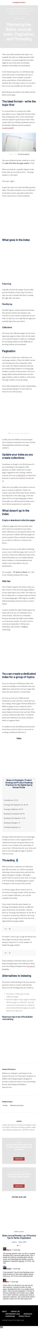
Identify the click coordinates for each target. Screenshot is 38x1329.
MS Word (21, 475)
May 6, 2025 (22, 1242)
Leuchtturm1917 (8, 128)
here (13, 95)
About (4, 1311)
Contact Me (15, 1311)
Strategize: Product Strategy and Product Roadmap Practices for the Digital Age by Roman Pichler (19, 784)
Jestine (24, 45)
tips (14, 587)
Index (6, 1105)
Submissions (10, 1316)
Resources (28, 1314)
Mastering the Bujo (17, 1105)
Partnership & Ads (12, 1314)
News (19, 1142)
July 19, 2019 (15, 1181)
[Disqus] (19, 1272)
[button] (35, 3)
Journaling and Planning (14, 8)
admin (24, 1153)
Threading (8, 860)
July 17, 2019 (16, 45)
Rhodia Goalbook (23, 154)
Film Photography (15, 1172)
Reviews (25, 1172)
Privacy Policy (24, 1316)
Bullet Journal (28, 8)
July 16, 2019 (16, 1153)
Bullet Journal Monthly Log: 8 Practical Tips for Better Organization (19, 1236)
